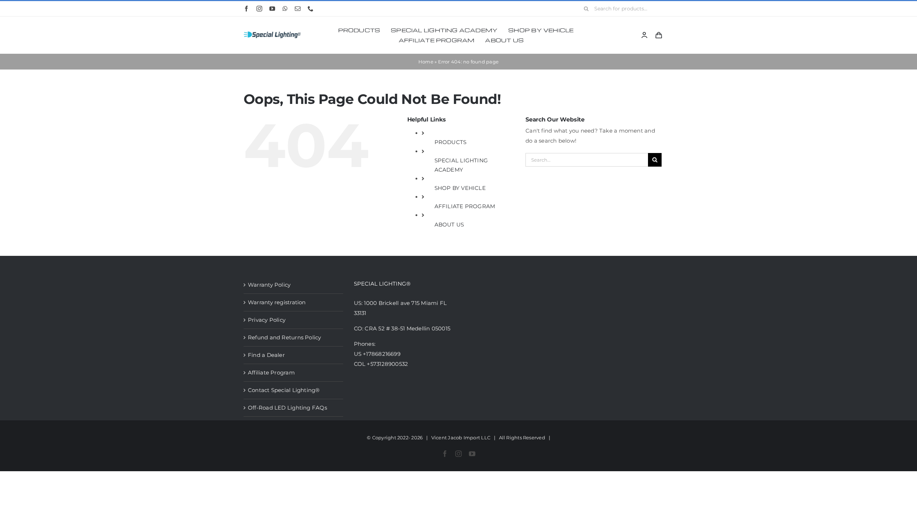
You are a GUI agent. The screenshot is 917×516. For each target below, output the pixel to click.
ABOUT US (449, 224)
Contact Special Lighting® (284, 390)
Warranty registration (277, 302)
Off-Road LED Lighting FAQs (287, 407)
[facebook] (246, 8)
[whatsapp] (285, 8)
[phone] (310, 8)
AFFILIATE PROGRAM (465, 206)
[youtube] (272, 8)
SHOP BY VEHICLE (460, 188)
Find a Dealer (266, 355)
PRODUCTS (451, 142)
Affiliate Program (271, 372)
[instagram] (259, 8)
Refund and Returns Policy (284, 337)
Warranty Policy (269, 284)
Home (425, 61)
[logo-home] (272, 31)
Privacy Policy (266, 319)
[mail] (298, 8)
